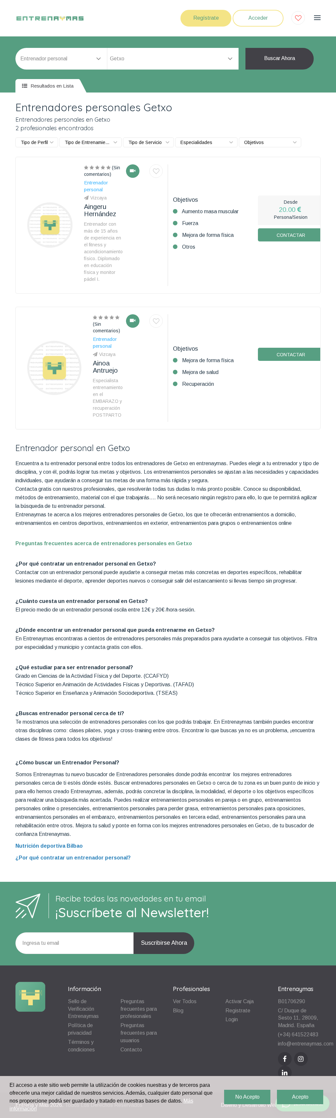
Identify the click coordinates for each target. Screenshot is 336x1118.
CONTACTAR (291, 235)
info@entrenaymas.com (305, 1043)
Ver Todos (185, 1001)
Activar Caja (239, 1001)
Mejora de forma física (208, 235)
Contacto (131, 1049)
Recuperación (198, 384)
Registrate (237, 1010)
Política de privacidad (80, 1029)
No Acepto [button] (247, 1097)
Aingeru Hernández (100, 210)
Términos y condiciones (81, 1045)
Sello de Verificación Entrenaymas (83, 1009)
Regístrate (206, 18)
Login (231, 1019)
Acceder (258, 18)
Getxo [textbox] (117, 58)
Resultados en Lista (51, 86)
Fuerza (190, 223)
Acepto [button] (300, 1097)
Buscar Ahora (279, 58)
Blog (178, 1010)
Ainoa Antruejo (105, 367)
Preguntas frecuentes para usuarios (138, 1033)
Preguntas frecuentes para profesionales (138, 1009)
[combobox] (173, 59)
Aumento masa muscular (210, 211)
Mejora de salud (200, 372)
